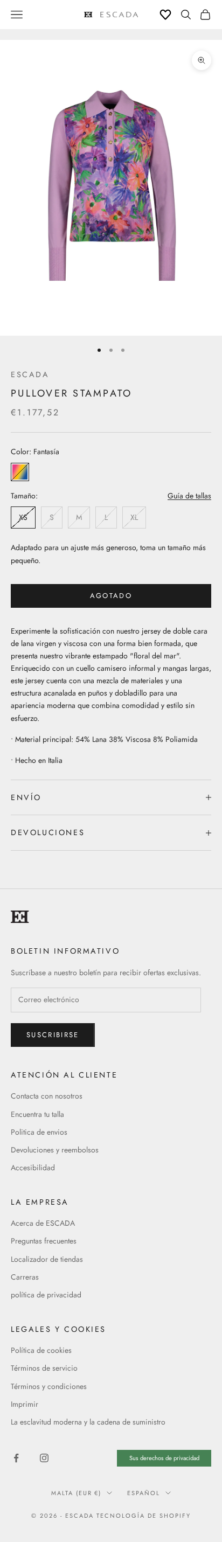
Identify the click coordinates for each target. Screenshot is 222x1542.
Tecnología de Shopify (143, 1515)
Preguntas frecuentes (44, 1240)
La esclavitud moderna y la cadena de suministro (88, 1421)
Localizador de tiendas (47, 1259)
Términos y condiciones (49, 1386)
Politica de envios (39, 1132)
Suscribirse (52, 1035)
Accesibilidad (33, 1167)
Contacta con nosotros (46, 1095)
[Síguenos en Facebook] (16, 1458)
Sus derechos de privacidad (164, 1458)
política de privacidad (46, 1294)
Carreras (25, 1277)
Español (143, 1493)
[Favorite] (165, 14)
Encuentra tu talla (37, 1114)
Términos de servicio (44, 1368)
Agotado (111, 596)
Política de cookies (41, 1350)
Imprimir (24, 1404)
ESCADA (30, 374)
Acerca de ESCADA (43, 1223)
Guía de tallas (189, 495)
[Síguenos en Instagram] (44, 1458)
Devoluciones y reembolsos (55, 1149)
